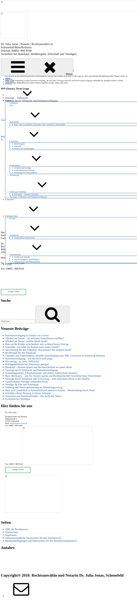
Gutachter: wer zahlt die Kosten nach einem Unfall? (32, 347)
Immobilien (14, 122)
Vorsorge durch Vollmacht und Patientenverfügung (31, 370)
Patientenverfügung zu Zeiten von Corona (27, 335)
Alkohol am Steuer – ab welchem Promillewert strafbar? (34, 338)
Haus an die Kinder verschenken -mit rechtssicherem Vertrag (36, 344)
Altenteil (17, 146)
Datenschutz (11, 532)
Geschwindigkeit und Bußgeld (26, 259)
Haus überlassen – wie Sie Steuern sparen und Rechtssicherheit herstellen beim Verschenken (53, 375)
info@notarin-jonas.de (18, 423)
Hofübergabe (19, 144)
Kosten (12, 218)
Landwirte (14, 141)
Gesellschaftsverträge (22, 168)
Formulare (9, 199)
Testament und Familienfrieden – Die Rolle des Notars (33, 396)
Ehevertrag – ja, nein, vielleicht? (22, 361)
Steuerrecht (14, 235)
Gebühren (14, 103)
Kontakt (8, 264)
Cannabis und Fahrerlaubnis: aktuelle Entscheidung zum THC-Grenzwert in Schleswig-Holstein (55, 355)
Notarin (8, 100)
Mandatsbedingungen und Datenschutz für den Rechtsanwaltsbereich (41, 540)
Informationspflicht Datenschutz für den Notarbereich (33, 538)
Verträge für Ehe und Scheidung (21, 384)
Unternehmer (15, 165)
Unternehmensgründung (24, 170)
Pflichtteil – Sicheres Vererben (26, 194)
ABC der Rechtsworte (16, 529)
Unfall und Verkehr (22, 257)
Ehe (11, 105)
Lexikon (8, 84)
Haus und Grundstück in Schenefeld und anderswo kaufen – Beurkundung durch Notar (50, 390)
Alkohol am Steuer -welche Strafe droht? (26, 341)
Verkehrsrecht (15, 254)
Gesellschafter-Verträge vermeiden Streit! (26, 381)
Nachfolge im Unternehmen (25, 172)
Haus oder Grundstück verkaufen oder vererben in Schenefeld (39, 124)
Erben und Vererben (18, 192)
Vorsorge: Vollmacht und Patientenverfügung (28, 197)
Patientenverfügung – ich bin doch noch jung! (29, 358)
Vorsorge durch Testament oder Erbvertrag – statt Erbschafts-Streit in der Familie (47, 378)
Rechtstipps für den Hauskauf (20, 352)
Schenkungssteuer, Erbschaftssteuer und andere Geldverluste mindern (41, 373)
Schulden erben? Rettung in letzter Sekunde (28, 393)
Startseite (8, 79)
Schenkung (14, 175)
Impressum (11, 535)
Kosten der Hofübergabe (24, 148)
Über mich (9, 81)
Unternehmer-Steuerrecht (24, 238)
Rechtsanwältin (11, 216)
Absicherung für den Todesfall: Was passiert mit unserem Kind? (38, 349)
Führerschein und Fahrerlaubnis (27, 262)
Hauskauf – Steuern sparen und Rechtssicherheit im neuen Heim (38, 367)
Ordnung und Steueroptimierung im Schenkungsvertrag (34, 387)
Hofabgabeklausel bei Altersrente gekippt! (27, 364)
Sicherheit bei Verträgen (17, 399)
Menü (69, 74)
